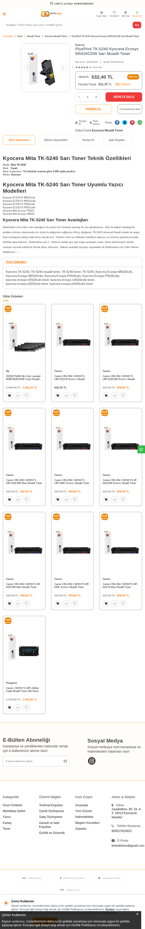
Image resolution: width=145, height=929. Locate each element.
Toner (20, 36)
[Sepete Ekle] (9, 395)
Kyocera (80, 45)
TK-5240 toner (71, 271)
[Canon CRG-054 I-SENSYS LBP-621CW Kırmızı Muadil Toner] (72, 335)
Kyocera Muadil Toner (56, 36)
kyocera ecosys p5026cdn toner (27, 283)
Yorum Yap (97, 67)
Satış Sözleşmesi (50, 816)
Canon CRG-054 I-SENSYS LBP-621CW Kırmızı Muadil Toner (69, 378)
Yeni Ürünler (83, 811)
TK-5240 (88, 271)
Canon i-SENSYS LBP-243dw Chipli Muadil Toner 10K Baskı (22, 690)
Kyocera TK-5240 (17, 271)
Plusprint (11, 683)
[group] (45, 68)
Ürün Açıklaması (19, 139)
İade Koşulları (117, 139)
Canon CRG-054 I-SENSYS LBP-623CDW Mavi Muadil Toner (24, 482)
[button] (27, 67)
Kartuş (7, 822)
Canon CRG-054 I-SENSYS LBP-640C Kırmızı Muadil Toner (71, 482)
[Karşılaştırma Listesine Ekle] (18, 395)
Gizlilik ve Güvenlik (52, 832)
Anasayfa (7, 36)
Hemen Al (94, 109)
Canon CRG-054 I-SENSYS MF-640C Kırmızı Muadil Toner (72, 586)
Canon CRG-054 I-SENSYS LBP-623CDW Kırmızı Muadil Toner (119, 378)
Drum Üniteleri (12, 805)
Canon (58, 371)
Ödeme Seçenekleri (56, 139)
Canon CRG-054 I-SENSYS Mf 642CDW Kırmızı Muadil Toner (120, 482)
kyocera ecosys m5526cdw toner (72, 279)
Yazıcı (7, 816)
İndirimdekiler (84, 816)
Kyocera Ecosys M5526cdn (114, 271)
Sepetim (80, 828)
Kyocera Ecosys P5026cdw (100, 276)
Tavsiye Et (82, 122)
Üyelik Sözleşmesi (51, 811)
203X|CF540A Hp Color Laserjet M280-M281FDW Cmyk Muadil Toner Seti (23, 378)
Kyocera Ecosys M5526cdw (24, 276)
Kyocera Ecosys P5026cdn (63, 276)
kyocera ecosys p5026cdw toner (71, 283)
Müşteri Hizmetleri (87, 822)
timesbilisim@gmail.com (127, 845)
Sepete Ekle (124, 97)
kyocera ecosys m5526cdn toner (27, 279)
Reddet (110, 909)
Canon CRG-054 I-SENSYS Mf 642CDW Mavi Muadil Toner (23, 586)
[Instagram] (91, 761)
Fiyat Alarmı (96, 122)
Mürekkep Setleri (14, 811)
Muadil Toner (33, 36)
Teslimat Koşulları (51, 805)
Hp (7, 371)
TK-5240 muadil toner (45, 271)
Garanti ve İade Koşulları (49, 824)
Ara (137, 24)
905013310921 (122, 831)
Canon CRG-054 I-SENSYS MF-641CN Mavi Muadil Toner (120, 586)
